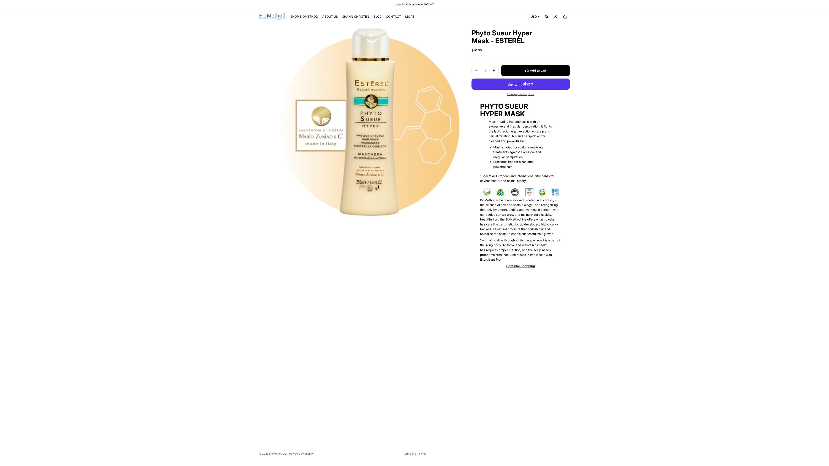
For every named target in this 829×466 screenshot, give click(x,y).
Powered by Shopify (301, 453)
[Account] (555, 16)
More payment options (520, 94)
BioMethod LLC (278, 453)
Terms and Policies (414, 453)
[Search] (546, 16)
